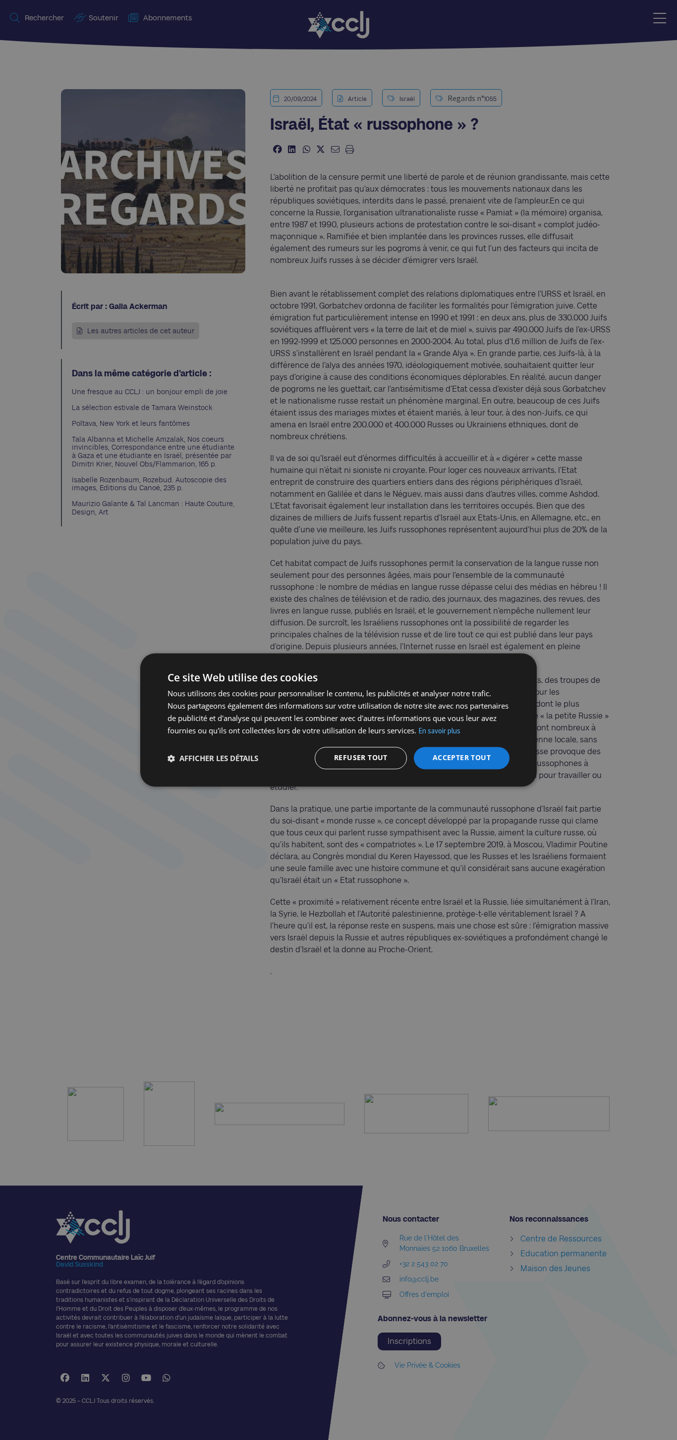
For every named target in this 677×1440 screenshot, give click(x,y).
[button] (213, 758)
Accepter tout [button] (462, 758)
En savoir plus (439, 730)
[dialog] (338, 719)
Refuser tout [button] (361, 758)
